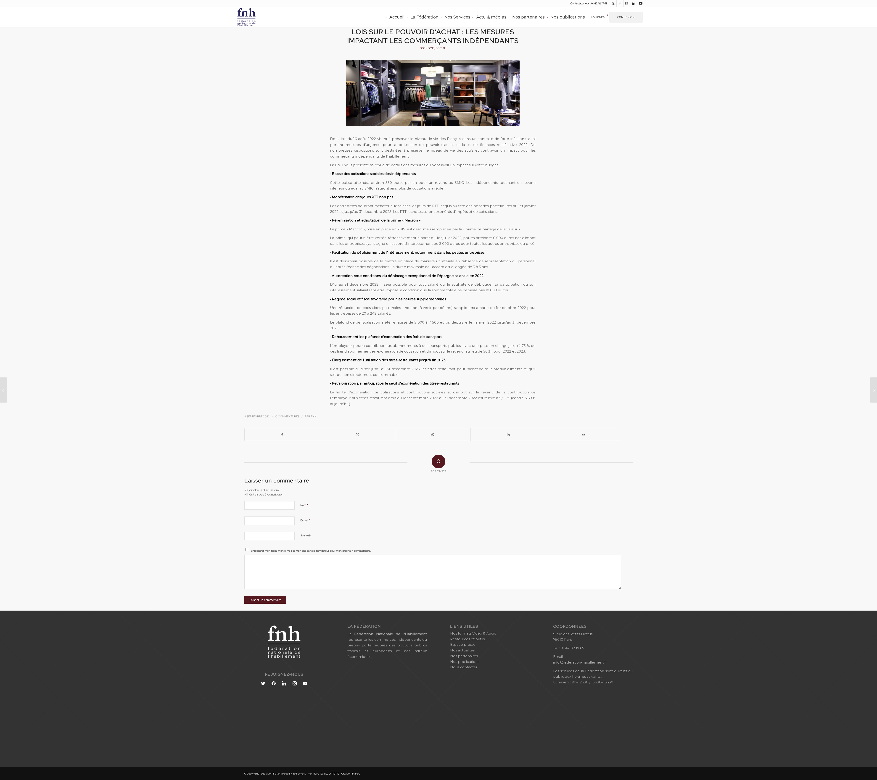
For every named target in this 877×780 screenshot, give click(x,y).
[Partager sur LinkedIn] (508, 434)
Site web (305, 535)
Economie (427, 48)
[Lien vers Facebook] (620, 3)
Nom (304, 505)
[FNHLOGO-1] (253, 17)
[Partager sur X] (357, 434)
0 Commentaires (287, 416)
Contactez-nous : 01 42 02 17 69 (589, 3)
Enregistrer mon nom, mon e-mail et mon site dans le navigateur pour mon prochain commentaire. (311, 550)
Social (441, 48)
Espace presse (462, 644)
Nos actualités (462, 650)
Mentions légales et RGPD (323, 773)
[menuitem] (396, 17)
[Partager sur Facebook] (282, 434)
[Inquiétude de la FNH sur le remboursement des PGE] (3, 390)
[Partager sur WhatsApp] (432, 434)
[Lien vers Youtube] (640, 3)
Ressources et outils (467, 639)
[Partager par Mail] (583, 434)
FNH (314, 416)
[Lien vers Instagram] (626, 3)
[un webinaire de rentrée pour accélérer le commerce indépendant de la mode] (873, 390)
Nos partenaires (464, 656)
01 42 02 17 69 (572, 648)
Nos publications (464, 661)
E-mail (305, 520)
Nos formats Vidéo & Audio (473, 633)
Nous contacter (463, 667)
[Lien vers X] (613, 3)
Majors (356, 773)
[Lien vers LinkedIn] (633, 3)
